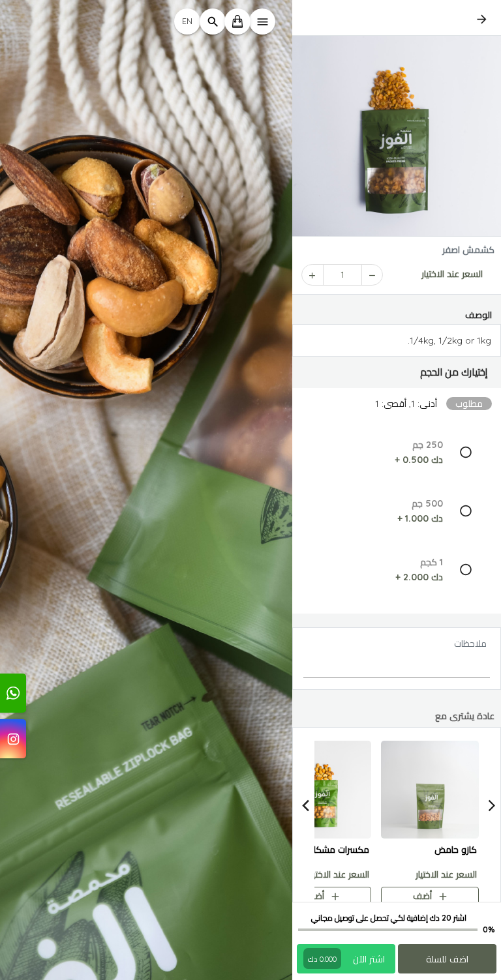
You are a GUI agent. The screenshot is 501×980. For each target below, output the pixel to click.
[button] (396, 372)
